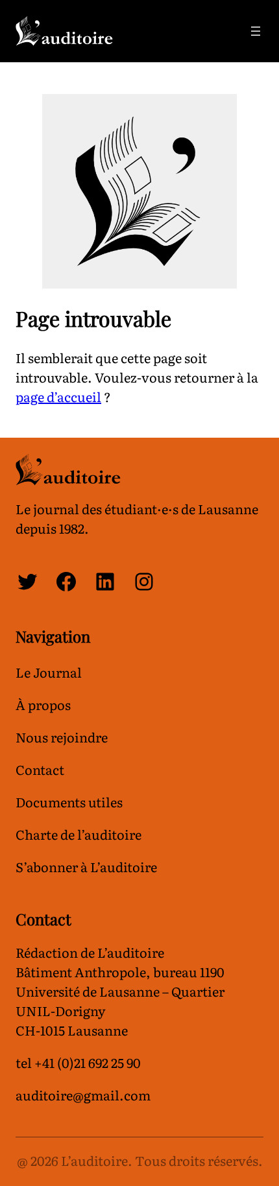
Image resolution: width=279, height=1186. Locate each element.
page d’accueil (58, 396)
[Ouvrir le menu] (255, 31)
